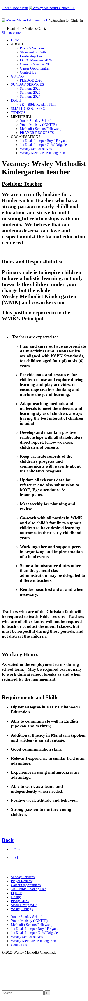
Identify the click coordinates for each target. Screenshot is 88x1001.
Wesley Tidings (22, 909)
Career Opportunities (26, 885)
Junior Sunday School (26, 917)
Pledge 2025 (20, 901)
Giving (16, 897)
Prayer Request (21, 881)
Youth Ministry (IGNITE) (29, 921)
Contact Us (19, 945)
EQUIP (16, 893)
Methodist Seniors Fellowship (32, 925)
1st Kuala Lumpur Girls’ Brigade (34, 933)
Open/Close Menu (15, 8)
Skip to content (12, 32)
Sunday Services (23, 877)
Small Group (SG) (24, 905)
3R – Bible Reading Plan (28, 889)
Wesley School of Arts (27, 937)
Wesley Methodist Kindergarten (33, 941)
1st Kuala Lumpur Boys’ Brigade (34, 929)
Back (8, 840)
